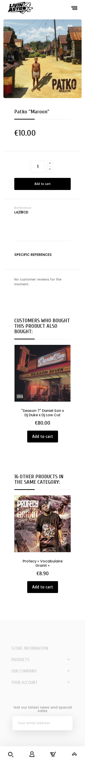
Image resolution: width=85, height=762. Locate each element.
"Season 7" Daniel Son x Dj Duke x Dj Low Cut (42, 413)
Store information (29, 648)
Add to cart (42, 184)
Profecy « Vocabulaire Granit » (43, 563)
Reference (22, 207)
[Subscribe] (65, 723)
